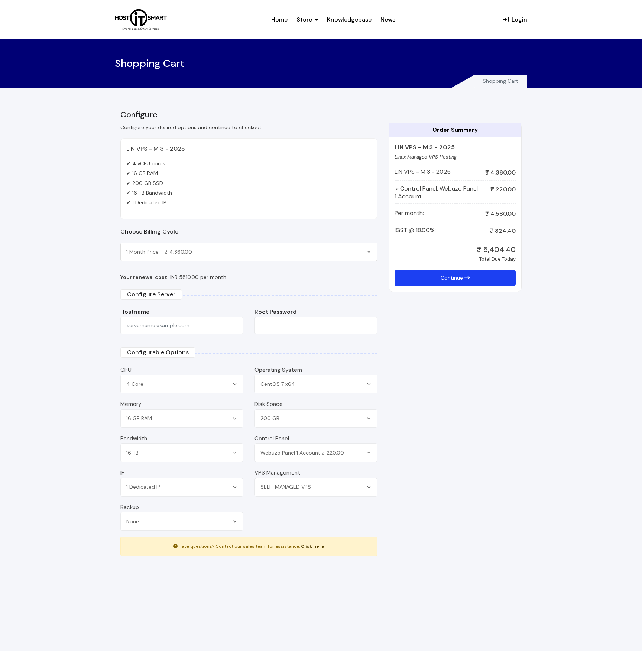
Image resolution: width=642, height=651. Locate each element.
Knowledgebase (349, 19)
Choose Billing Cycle (149, 231)
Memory (130, 404)
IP (122, 472)
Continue (452, 277)
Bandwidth (133, 438)
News (387, 19)
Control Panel (271, 438)
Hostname (134, 312)
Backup (129, 507)
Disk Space (268, 404)
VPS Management (277, 472)
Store (305, 19)
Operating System (278, 370)
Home (279, 19)
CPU (126, 370)
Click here (312, 546)
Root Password (275, 312)
